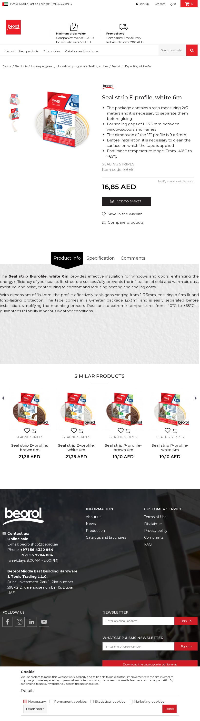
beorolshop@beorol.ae (39, 544)
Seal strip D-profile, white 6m (76, 447)
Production (95, 530)
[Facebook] (7, 622)
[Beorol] (13, 27)
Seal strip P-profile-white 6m (170, 447)
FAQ (148, 544)
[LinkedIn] (32, 622)
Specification (101, 258)
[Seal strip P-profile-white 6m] (170, 409)
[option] (14, 99)
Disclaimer (153, 524)
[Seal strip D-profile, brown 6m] (29, 409)
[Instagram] (19, 622)
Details (27, 690)
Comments (133, 258)
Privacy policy (155, 530)
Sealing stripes (98, 66)
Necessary (37, 701)
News (91, 524)
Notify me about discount (176, 181)
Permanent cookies (70, 701)
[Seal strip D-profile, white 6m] (76, 409)
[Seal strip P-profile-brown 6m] (123, 409)
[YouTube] (44, 622)
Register (159, 4)
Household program (71, 66)
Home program (42, 66)
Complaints (153, 537)
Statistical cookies (110, 701)
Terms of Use (155, 517)
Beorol (6, 66)
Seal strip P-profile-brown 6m (123, 447)
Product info (67, 258)
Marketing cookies (149, 701)
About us (93, 517)
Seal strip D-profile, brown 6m (29, 447)
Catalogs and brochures (106, 537)
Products (21, 66)
